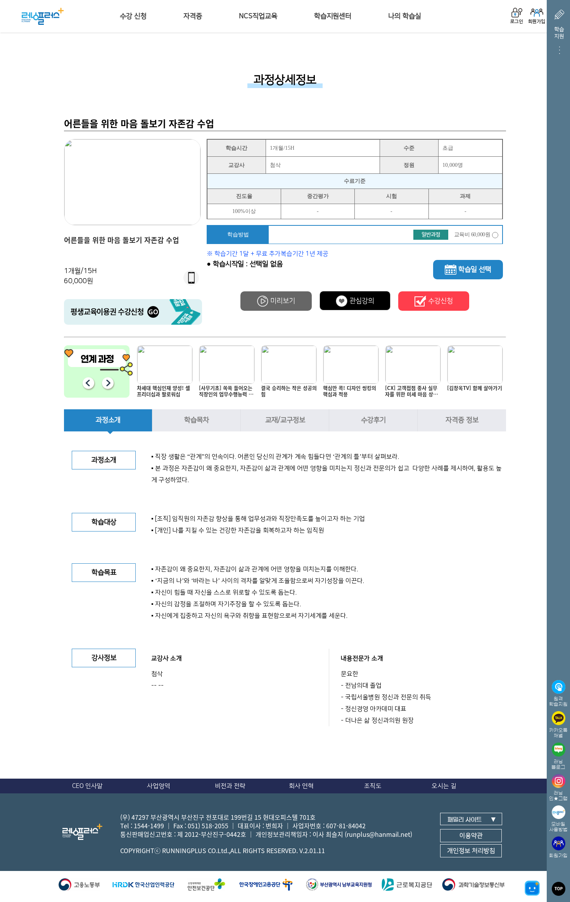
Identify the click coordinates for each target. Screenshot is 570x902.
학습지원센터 (332, 16)
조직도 (373, 786)
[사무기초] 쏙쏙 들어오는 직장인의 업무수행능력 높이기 (165, 392)
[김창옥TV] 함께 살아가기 (414, 388)
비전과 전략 (230, 786)
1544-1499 (149, 825)
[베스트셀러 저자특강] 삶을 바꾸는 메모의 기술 (475, 391)
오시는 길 (444, 786)
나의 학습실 (404, 16)
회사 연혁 (301, 786)
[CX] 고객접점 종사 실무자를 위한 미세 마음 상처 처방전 (351, 392)
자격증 (192, 16)
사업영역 (158, 786)
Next (107, 383)
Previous (88, 383)
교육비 (472, 234)
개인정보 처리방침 (471, 850)
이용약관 (471, 835)
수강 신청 (133, 16)
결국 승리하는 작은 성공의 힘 (228, 391)
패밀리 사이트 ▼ (471, 819)
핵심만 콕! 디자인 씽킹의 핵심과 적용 (289, 391)
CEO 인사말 (87, 786)
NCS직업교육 (258, 16)
